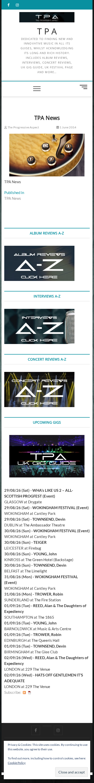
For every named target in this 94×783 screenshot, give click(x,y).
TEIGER (40, 542)
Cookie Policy (17, 763)
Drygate (35, 502)
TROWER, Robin (49, 594)
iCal (29, 692)
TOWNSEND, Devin (48, 519)
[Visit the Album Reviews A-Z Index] (39, 248)
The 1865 (46, 617)
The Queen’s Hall (45, 640)
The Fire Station (47, 600)
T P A (47, 31)
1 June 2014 (67, 127)
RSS (24, 692)
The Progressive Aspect (23, 127)
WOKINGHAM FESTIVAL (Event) (60, 507)
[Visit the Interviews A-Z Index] (39, 311)
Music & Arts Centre (54, 628)
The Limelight (36, 571)
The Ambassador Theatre (44, 525)
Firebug (35, 548)
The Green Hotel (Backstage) (49, 559)
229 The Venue (37, 669)
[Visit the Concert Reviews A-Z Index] (39, 374)
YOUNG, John (45, 554)
